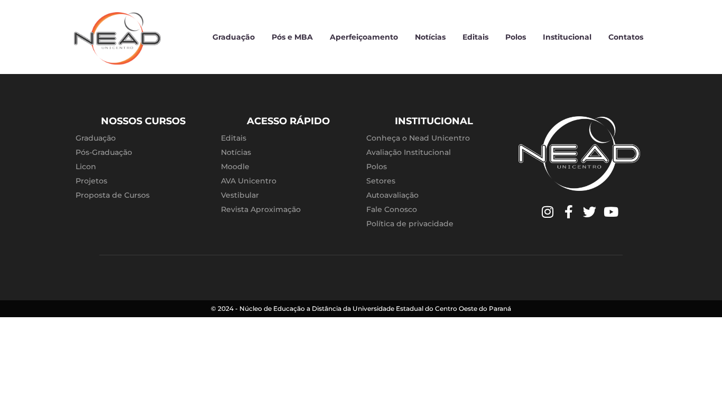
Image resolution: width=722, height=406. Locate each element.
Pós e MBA (292, 37)
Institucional (567, 37)
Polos (515, 37)
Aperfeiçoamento (364, 37)
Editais (475, 37)
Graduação (233, 37)
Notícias (430, 37)
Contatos (625, 37)
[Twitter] (589, 212)
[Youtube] (611, 212)
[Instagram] (547, 212)
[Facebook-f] (568, 212)
